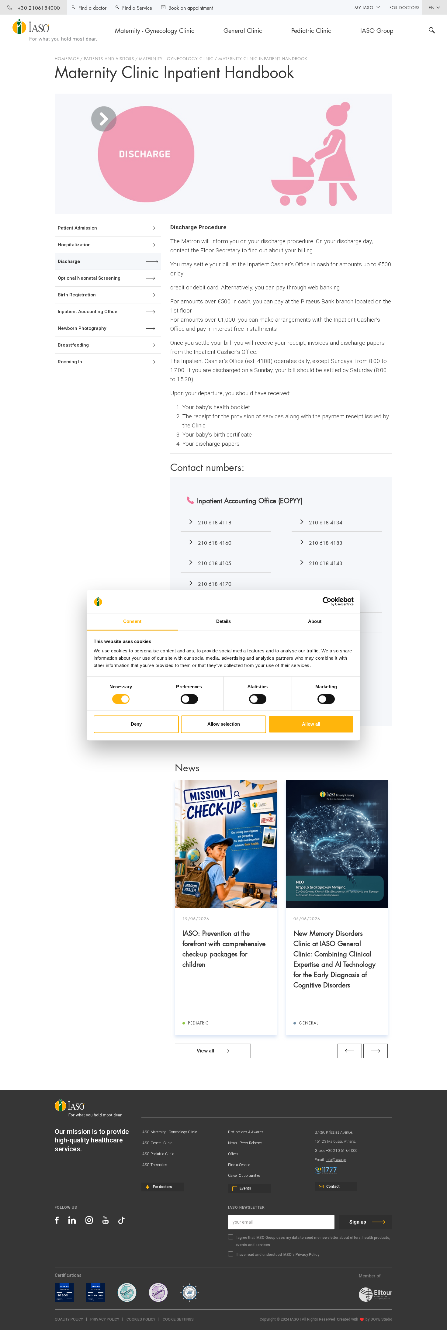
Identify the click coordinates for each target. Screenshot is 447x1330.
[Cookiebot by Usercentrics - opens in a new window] (327, 601)
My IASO (364, 7)
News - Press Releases (245, 1143)
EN (432, 7)
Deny (136, 724)
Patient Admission (77, 228)
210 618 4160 (214, 542)
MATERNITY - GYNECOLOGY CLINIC (176, 58)
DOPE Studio (381, 1319)
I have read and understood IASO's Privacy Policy (277, 1254)
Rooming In (70, 361)
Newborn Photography (82, 328)
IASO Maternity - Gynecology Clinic (169, 1132)
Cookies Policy (140, 1319)
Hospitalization (74, 244)
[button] (178, 1319)
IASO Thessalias (154, 1165)
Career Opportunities (244, 1175)
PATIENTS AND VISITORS (109, 58)
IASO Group (376, 30)
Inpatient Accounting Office (87, 311)
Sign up (357, 1222)
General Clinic (243, 30)
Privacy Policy (104, 1319)
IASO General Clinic (156, 1143)
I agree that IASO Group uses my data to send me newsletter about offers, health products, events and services (313, 1241)
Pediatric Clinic (311, 30)
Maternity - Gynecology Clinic (154, 30)
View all (205, 1051)
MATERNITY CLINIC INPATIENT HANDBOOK (262, 58)
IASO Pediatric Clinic (157, 1154)
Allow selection (223, 724)
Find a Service (239, 1165)
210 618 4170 (214, 583)
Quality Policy (69, 1319)
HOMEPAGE (67, 58)
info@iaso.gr (336, 1160)
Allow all (311, 724)
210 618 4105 (214, 563)
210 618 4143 (325, 563)
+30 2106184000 (39, 7)
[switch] (189, 699)
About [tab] (314, 621)
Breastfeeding (73, 345)
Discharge (69, 261)
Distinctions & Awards (245, 1132)
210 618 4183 (325, 542)
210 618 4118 (214, 522)
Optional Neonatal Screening (89, 278)
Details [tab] (223, 621)
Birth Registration (77, 295)
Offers (233, 1154)
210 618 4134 (325, 522)
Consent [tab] (132, 621)
